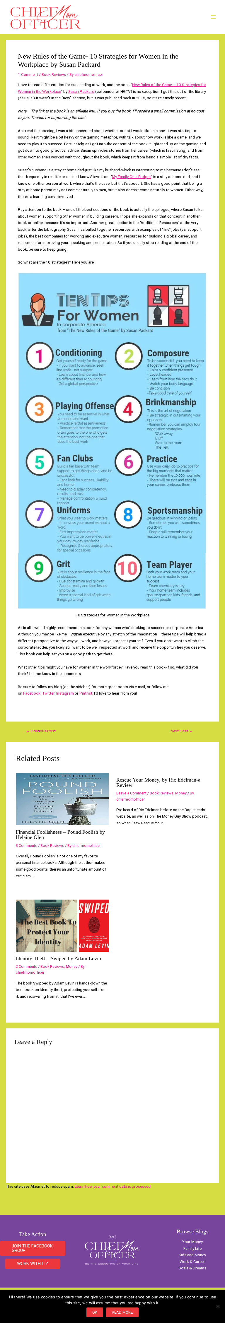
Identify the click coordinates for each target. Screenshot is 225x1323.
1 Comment (28, 74)
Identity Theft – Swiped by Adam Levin (58, 958)
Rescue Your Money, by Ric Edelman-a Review (158, 782)
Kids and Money (192, 1254)
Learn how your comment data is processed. (113, 1186)
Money (181, 793)
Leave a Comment (131, 793)
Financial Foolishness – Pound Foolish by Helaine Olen (60, 834)
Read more (122, 1312)
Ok (94, 1312)
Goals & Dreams (192, 1268)
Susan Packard (81, 91)
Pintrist (85, 693)
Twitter (48, 693)
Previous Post (41, 731)
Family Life (192, 1248)
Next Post (182, 731)
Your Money (192, 1241)
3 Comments (26, 845)
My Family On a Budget (131, 176)
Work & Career (192, 1261)
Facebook (31, 693)
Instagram (65, 693)
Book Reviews (54, 74)
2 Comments (26, 966)
